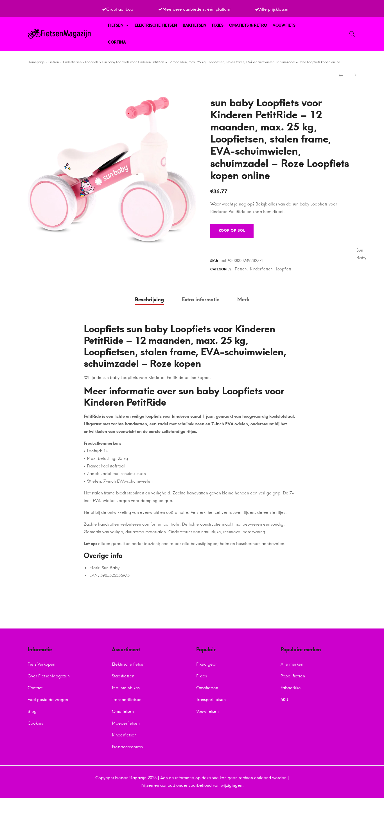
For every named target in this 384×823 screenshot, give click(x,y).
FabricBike (291, 687)
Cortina (117, 42)
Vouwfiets (284, 25)
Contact (35, 687)
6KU (284, 699)
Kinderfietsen (72, 62)
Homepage (36, 62)
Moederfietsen (126, 723)
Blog (32, 711)
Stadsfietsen (123, 676)
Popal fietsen (293, 676)
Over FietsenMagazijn (49, 676)
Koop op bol (232, 230)
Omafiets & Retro (248, 25)
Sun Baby (361, 254)
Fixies (217, 25)
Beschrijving (149, 300)
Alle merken (292, 664)
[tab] (149, 300)
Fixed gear (206, 664)
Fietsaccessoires (127, 746)
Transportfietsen (126, 699)
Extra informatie (200, 300)
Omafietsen (123, 711)
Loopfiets (91, 62)
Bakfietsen (194, 25)
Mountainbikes (126, 687)
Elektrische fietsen (156, 25)
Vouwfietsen (207, 711)
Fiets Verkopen (41, 664)
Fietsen (115, 25)
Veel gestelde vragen (48, 699)
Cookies (35, 723)
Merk (243, 300)
